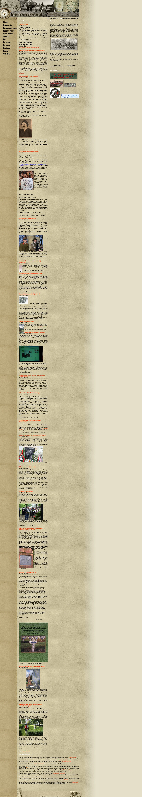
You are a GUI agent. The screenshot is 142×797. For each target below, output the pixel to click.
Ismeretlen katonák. (66, 761)
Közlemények (7, 42)
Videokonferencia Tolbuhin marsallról (34, 332)
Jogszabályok (7, 45)
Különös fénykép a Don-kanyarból (28, 76)
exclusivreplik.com (23, 47)
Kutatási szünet (23, 24)
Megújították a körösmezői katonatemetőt (30, 273)
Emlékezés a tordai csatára (26, 321)
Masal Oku (21, 73)
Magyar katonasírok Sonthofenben (29, 151)
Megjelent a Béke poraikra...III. (27, 572)
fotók (27, 767)
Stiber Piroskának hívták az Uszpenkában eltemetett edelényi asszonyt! (30, 529)
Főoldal (5, 22)
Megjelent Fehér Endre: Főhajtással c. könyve (32, 666)
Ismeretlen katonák (8, 30)
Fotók (4, 39)
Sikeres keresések (8, 33)
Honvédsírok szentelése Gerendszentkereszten (32, 435)
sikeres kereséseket (39, 763)
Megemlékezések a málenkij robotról (29, 294)
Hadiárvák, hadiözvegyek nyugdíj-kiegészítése (32, 50)
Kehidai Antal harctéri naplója (27, 467)
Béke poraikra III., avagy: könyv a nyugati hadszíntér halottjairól (30, 705)
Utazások (5, 50)
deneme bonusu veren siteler (55, 187)
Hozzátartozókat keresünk (10, 27)
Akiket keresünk (7, 25)
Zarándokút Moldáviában (26, 491)
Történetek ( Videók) (68, 770)
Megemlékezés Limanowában (27, 218)
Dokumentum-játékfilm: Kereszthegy (29, 393)
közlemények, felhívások (59, 773)
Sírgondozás (6, 53)
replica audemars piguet (33, 47)
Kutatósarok (6, 48)
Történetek (6, 36)
